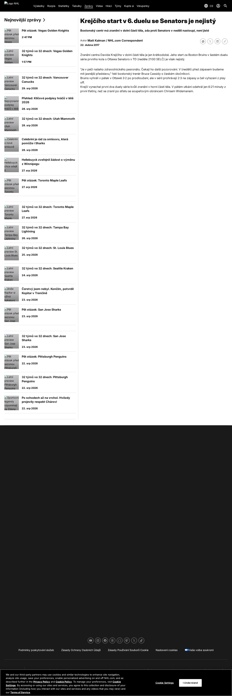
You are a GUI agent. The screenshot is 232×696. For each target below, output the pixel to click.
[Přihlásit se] (218, 6)
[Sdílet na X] (210, 41)
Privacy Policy (41, 681)
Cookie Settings (165, 682)
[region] (116, 682)
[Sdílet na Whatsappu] (203, 41)
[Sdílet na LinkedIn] (217, 41)
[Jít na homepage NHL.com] (17, 5)
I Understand (190, 682)
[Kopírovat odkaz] (225, 41)
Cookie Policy (64, 681)
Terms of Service (20, 692)
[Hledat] (225, 6)
